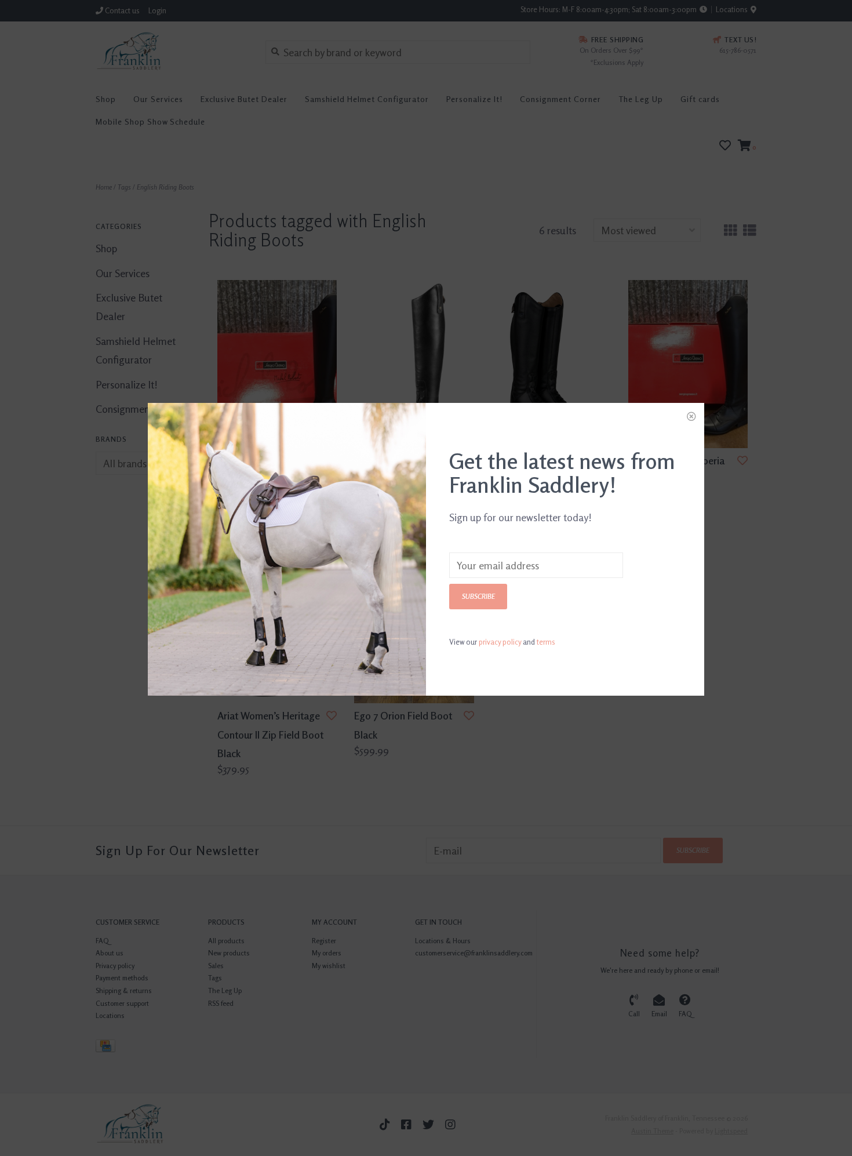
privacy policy (500, 641)
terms (546, 641)
